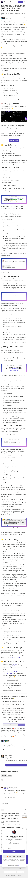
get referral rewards (10, 732)
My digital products (7, 708)
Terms (17, 868)
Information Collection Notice (16, 860)
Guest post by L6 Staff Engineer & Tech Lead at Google (9, 819)
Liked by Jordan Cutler (9, 788)
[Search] (25, 810)
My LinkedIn (6, 704)
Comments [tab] (4, 775)
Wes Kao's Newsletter (8, 673)
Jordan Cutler (9, 17)
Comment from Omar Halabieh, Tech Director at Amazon (14, 528)
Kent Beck (15, 664)
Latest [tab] (6, 810)
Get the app (20, 872)
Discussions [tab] (11, 810)
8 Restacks (17, 740)
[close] (24, 830)
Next (24, 749)
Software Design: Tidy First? (10, 666)
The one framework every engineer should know (11, 828)
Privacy (13, 868)
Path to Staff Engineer (15, 657)
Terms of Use (20, 859)
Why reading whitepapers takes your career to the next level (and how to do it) (10, 815)
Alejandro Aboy (7, 787)
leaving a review (9, 735)
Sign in (25, 1)
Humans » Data (7, 664)
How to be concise (7, 672)
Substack (8, 875)
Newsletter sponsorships (8, 712)
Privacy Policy (14, 861)
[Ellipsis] (26, 787)
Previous (5, 749)
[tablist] (6, 775)
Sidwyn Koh (16, 17)
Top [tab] (2, 810)
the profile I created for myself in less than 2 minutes (13, 689)
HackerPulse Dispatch (12, 680)
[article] (14, 819)
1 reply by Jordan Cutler (10, 797)
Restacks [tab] (10, 775)
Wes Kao (16, 672)
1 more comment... (5, 803)
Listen (25, 17)
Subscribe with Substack (15, 856)
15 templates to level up (11, 717)
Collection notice (22, 868)
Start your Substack (10, 872)
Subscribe (20, 1)
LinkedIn (18, 656)
